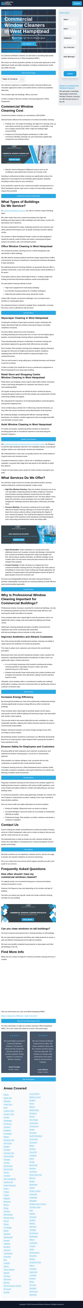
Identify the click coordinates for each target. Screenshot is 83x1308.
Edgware (7, 1198)
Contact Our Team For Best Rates (28, 196)
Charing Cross (9, 1153)
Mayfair (6, 1137)
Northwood (33, 1184)
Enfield (31, 1116)
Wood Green (8, 1169)
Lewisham (33, 1171)
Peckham (7, 1276)
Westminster (8, 1166)
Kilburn (3, 1016)
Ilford (31, 1210)
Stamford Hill (8, 1182)
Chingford (32, 1155)
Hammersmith (9, 1156)
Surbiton (32, 1220)
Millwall (32, 1107)
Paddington (8, 1120)
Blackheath (33, 1165)
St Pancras (8, 1124)
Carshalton (33, 1243)
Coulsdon (32, 1275)
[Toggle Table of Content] (21, 79)
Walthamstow (34, 1110)
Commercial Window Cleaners (14, 211)
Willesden (19, 1016)
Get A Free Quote (28, 1079)
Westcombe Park (35, 1175)
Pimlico (6, 1172)
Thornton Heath (35, 1207)
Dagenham (33, 1272)
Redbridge (33, 1197)
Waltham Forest (35, 1097)
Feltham (32, 1214)
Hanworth (32, 1217)
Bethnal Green (9, 1218)
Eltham (31, 1239)
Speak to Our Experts (28, 439)
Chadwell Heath (35, 1262)
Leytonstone (33, 1123)
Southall (7, 1292)
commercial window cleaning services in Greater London (24, 444)
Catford (32, 1188)
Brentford (7, 1247)
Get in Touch (28, 692)
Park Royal (8, 1143)
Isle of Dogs (33, 1120)
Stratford (32, 1100)
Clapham (7, 1244)
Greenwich (33, 1142)
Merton (31, 1146)
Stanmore (7, 1250)
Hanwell (7, 1240)
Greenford (7, 1256)
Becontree (33, 1256)
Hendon (6, 1117)
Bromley (7, 1282)
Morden (32, 1181)
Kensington (8, 1133)
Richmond (7, 1289)
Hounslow (33, 1133)
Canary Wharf (34, 1094)
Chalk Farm (28, 1016)
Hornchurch (33, 1291)
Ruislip (31, 1162)
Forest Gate (33, 1139)
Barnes (6, 1205)
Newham (32, 1168)
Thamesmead (34, 1252)
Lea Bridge (8, 1227)
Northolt (6, 1273)
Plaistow (32, 1149)
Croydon (32, 1246)
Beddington (33, 1236)
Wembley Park (9, 1140)
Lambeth (7, 1263)
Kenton (6, 1188)
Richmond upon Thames (12, 1286)
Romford (32, 1278)
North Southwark (10, 1179)
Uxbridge (32, 1230)
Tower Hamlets (9, 1269)
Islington (7, 1146)
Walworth (7, 1234)
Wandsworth (8, 1237)
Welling (32, 1259)
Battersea (7, 1201)
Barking (32, 1223)
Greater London (35, 1191)
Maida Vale (11, 1016)
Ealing (6, 1208)
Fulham (6, 1192)
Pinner (31, 1103)
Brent (35, 1016)
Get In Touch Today (28, 73)
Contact (77, 3)
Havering (32, 1285)
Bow (5, 1260)
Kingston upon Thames (37, 1204)
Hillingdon (33, 1201)
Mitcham (32, 1178)
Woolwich (32, 1227)
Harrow (6, 1221)
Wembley (7, 1150)
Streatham (33, 1113)
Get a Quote (27, 44)
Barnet (6, 1231)
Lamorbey (33, 1269)
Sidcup (31, 1265)
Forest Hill (33, 1152)
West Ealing (8, 1214)
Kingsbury (7, 1130)
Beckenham (33, 1233)
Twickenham (33, 1126)
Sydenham (33, 1194)
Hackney (7, 1211)
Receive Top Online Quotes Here (28, 1021)
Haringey (7, 1159)
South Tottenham (10, 1185)
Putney (6, 1224)
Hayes (31, 1159)
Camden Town (9, 1111)
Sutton (31, 1249)
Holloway (7, 1127)
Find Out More (29, 313)
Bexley (31, 1282)
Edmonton (7, 1279)
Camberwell (8, 1253)
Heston (32, 1129)
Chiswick (7, 1176)
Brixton (6, 1266)
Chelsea (7, 1163)
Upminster (33, 1295)
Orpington (32, 1288)
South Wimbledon (35, 1136)
